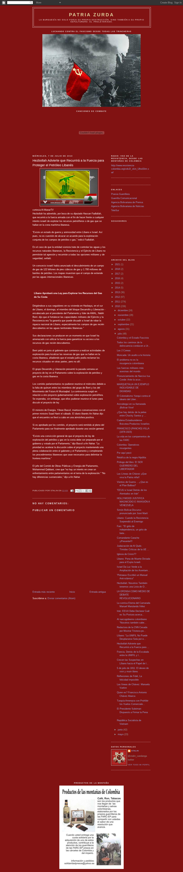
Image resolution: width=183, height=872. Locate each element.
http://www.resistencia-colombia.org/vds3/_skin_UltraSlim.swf (130, 169)
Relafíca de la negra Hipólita (131, 457)
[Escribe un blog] (80, 491)
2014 (118, 287)
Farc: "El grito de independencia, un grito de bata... (132, 530)
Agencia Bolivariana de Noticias (127, 206)
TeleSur (115, 210)
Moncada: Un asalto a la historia (133, 355)
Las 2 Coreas (124, 350)
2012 (118, 297)
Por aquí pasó (124, 452)
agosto (121, 329)
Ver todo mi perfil (139, 765)
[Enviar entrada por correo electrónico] (72, 491)
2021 (118, 264)
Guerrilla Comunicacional (124, 198)
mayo (121, 734)
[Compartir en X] (83, 491)
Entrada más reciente (44, 592)
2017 (118, 273)
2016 (118, 278)
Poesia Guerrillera (120, 194)
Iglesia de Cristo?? (126, 554)
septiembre (124, 324)
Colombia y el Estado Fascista (133, 337)
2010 (118, 306)
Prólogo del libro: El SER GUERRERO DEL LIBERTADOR (130, 465)
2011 (118, 301)
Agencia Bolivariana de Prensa (127, 202)
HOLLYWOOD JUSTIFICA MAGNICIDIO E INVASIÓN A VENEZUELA (133, 502)
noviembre (123, 315)
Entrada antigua (98, 592)
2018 (118, 269)
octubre (122, 319)
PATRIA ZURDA (91, 14)
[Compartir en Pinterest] (90, 491)
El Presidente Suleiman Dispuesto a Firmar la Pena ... (132, 712)
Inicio (72, 592)
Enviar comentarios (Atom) (61, 598)
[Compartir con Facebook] (87, 491)
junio (120, 729)
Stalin (135, 751)
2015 (118, 283)
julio (120, 333)
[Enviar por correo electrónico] (76, 491)
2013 (118, 292)
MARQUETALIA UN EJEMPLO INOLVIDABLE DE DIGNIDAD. (133, 388)
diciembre (123, 310)
